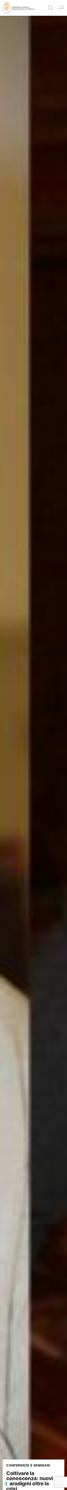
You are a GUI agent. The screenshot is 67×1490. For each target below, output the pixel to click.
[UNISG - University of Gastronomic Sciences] (18, 7)
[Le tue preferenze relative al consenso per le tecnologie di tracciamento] (6, 1483)
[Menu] (61, 8)
